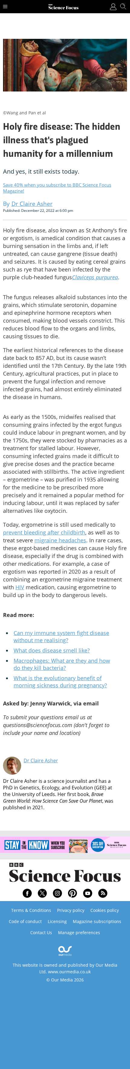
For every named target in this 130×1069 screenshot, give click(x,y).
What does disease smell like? (52, 650)
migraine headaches (60, 540)
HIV (19, 587)
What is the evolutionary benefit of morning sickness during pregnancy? (60, 681)
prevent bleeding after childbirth (44, 532)
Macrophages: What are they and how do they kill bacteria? (62, 664)
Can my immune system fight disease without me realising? (61, 636)
